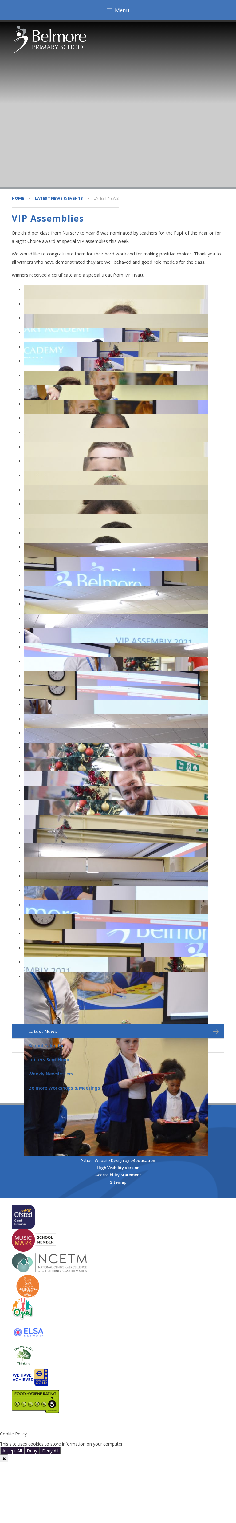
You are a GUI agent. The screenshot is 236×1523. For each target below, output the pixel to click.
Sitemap (118, 1182)
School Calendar (46, 1045)
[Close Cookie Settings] (4, 1458)
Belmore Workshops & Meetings (64, 1088)
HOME (18, 198)
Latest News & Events (59, 198)
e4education (142, 1160)
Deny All (50, 1451)
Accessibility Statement (118, 1175)
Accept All (12, 1451)
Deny (32, 1451)
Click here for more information (156, 1444)
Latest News (106, 198)
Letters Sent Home (50, 1059)
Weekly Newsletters (51, 1074)
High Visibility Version (118, 1167)
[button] (118, 1423)
